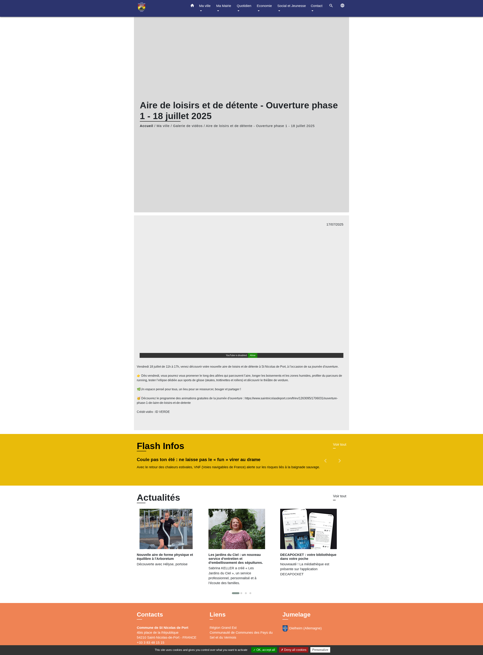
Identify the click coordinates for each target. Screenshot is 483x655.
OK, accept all (265, 649)
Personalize (320, 649)
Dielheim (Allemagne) (305, 628)
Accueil (146, 126)
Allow (252, 355)
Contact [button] (316, 6)
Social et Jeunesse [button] (291, 6)
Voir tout (339, 444)
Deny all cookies (294, 649)
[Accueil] (160, 8)
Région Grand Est (223, 628)
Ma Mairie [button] (223, 6)
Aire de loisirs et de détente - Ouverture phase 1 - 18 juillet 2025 (260, 126)
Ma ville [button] (205, 6)
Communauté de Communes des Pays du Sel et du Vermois (241, 635)
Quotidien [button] (244, 6)
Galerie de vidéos (188, 126)
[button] (192, 6)
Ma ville (163, 126)
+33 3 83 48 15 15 (150, 642)
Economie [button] (264, 6)
